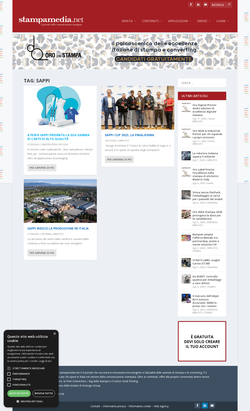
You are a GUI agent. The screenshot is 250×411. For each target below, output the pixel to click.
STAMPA (197, 251)
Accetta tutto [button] (19, 393)
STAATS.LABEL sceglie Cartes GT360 (206, 261)
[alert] (31, 368)
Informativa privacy (114, 406)
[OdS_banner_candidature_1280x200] (124, 68)
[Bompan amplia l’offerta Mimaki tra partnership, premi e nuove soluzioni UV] (186, 236)
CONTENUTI (150, 21)
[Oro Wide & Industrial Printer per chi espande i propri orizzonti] (186, 133)
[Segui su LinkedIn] (205, 405)
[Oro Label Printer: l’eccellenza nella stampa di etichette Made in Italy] (186, 172)
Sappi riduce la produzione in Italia (58, 228)
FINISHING (212, 202)
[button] (31, 401)
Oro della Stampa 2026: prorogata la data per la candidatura (208, 215)
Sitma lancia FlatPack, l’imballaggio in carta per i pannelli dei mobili (208, 196)
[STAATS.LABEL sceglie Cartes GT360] (186, 262)
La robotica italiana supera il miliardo (205, 154)
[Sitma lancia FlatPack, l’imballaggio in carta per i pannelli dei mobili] (186, 194)
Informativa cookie (140, 406)
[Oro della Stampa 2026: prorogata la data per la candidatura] (186, 214)
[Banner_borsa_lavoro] (202, 360)
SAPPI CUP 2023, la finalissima (129, 135)
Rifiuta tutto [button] (44, 393)
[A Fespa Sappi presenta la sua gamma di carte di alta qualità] (60, 108)
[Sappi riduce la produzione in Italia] (60, 201)
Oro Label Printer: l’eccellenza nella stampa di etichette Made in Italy (205, 174)
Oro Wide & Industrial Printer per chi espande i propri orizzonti (207, 134)
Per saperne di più (42, 167)
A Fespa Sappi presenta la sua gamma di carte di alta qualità (58, 137)
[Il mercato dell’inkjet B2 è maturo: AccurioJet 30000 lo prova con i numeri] (186, 298)
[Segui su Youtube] (212, 405)
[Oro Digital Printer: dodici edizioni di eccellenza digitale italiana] (186, 107)
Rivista (127, 21)
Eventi (211, 118)
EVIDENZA (212, 222)
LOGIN (221, 21)
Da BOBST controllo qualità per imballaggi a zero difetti (207, 280)
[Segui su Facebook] (197, 405)
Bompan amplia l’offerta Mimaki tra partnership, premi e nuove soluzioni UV (206, 239)
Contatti (95, 406)
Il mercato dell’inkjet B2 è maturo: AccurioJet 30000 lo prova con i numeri (206, 301)
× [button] (54, 333)
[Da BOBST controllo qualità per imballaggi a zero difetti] (186, 278)
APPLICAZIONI (178, 21)
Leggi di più (45, 361)
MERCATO (58, 234)
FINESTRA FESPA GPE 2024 (55, 144)
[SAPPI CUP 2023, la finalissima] (137, 108)
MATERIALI (47, 234)
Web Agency (161, 406)
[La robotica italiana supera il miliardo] (186, 155)
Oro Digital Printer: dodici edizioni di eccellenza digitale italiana (205, 110)
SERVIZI (202, 21)
